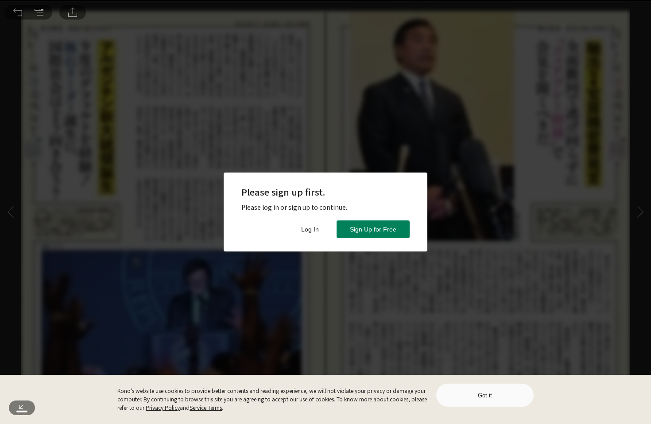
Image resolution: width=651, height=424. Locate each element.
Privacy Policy (163, 407)
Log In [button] (310, 229)
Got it (485, 395)
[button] (17, 12)
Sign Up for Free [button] (373, 229)
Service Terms (206, 407)
